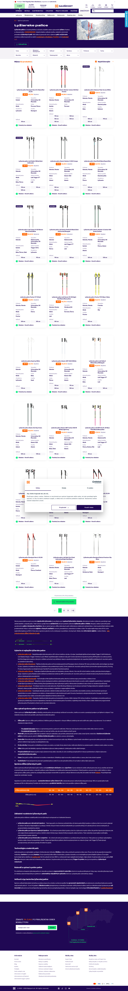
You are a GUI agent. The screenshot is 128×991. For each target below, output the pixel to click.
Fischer (18, 316)
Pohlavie (86, 51)
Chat (86, 7)
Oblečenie (73, 11)
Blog (15, 964)
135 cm (56, 121)
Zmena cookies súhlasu (93, 988)
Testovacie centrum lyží (71, 966)
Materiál (35, 55)
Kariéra (16, 966)
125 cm (56, 119)
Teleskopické (53, 55)
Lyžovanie (19, 15)
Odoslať (52, 927)
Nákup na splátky (43, 961)
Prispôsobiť (62, 507)
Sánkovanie (60, 15)
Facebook (59, 988)
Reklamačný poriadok (44, 974)
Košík (112, 7)
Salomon (100, 109)
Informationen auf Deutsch (21, 976)
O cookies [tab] (90, 488)
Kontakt (99, 7)
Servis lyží (68, 964)
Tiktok (62, 988)
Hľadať (93, 11)
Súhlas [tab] (38, 488)
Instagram (66, 988)
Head (32, 380)
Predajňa (16, 969)
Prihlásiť (106, 7)
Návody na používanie (45, 959)
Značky (80, 15)
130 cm (71, 119)
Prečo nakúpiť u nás (19, 971)
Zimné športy (84, 11)
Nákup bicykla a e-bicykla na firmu (98, 961)
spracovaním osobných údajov (41, 933)
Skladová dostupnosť (36, 50)
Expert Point (68, 959)
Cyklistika (49, 11)
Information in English (20, 974)
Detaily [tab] (64, 488)
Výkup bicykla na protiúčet (96, 971)
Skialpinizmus (29, 15)
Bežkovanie (51, 15)
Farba (102, 51)
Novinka (18, 55)
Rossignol (34, 111)
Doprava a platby (43, 964)
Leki (32, 182)
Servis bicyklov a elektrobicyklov (97, 969)
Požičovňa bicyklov (94, 964)
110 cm (56, 116)
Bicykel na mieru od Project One (97, 959)
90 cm (23, 121)
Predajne (93, 7)
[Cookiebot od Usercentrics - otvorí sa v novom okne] (93, 482)
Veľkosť (52, 51)
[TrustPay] (112, 984)
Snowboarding (40, 15)
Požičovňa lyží (69, 961)
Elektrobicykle (37, 11)
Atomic (51, 111)
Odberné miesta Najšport (45, 966)
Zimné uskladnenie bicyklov (72, 969)
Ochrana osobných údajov (46, 969)
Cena (17, 51)
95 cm (90, 454)
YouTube (69, 988)
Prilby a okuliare (62, 11)
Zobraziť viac (22, 44)
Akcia (68, 55)
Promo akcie (17, 961)
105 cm (90, 119)
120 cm (71, 116)
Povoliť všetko (89, 507)
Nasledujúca (72, 610)
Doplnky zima (71, 15)
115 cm (38, 187)
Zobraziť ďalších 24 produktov (65, 602)
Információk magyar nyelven (22, 979)
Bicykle (27, 11)
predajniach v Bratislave (44, 37)
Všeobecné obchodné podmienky (47, 976)
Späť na (23, 21)
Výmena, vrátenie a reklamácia (47, 971)
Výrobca (69, 51)
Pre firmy (91, 966)
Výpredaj (19, 11)
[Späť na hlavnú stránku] (64, 6)
